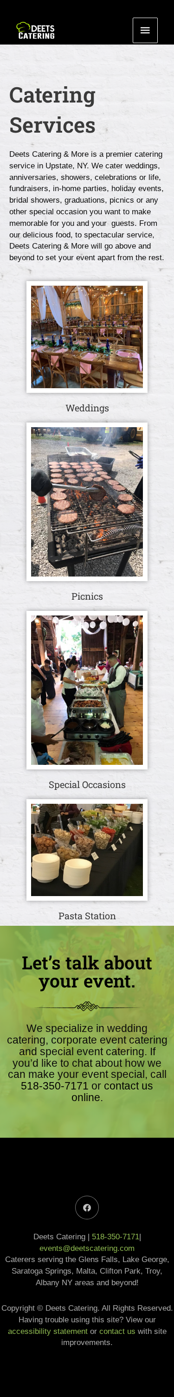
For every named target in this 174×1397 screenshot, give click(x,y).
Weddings (87, 408)
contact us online (112, 1091)
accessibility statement (48, 1331)
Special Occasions (87, 784)
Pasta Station (87, 916)
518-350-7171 (55, 1086)
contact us (117, 1331)
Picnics (87, 596)
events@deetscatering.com (87, 1248)
